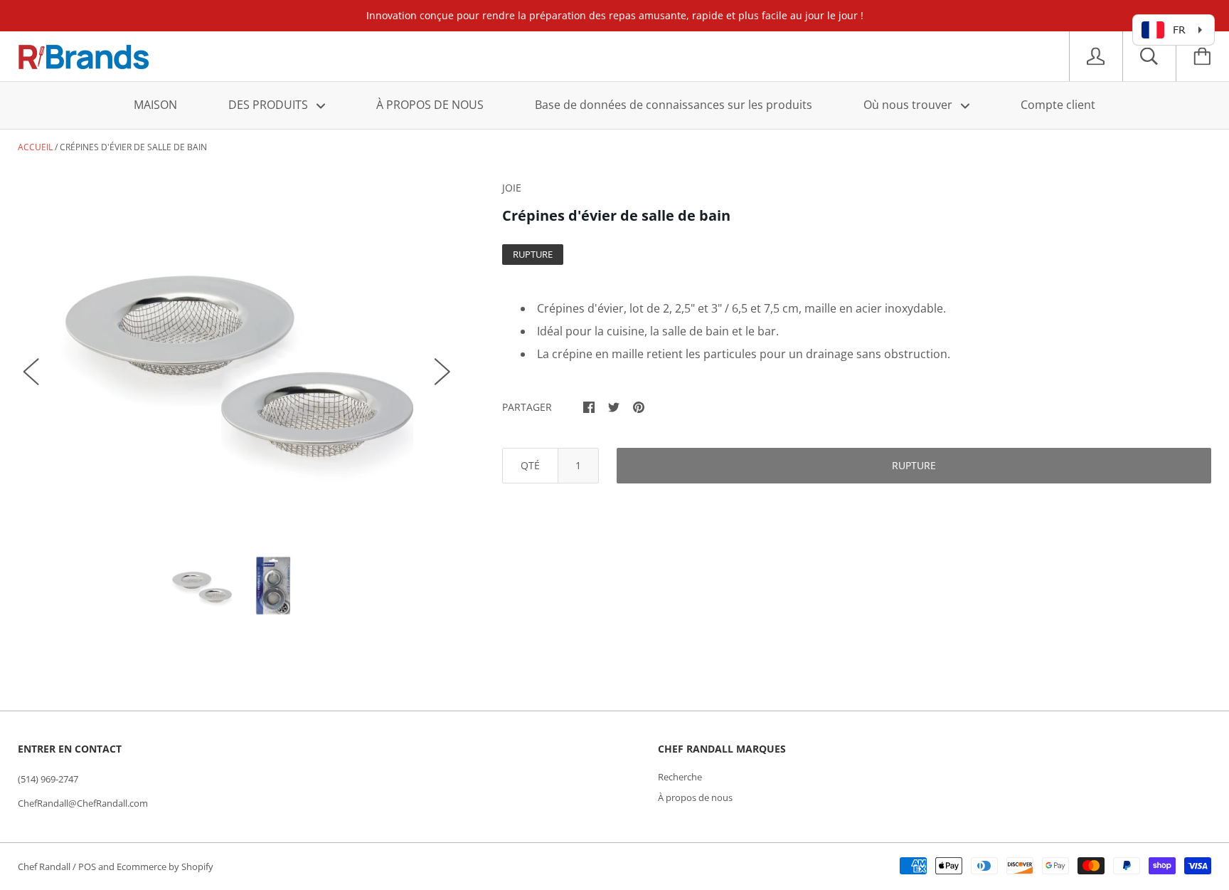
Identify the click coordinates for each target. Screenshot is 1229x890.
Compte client (1058, 104)
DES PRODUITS (269, 104)
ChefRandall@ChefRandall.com (83, 803)
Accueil (35, 147)
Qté (530, 465)
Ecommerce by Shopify (165, 866)
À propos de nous (695, 797)
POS (87, 866)
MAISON (155, 104)
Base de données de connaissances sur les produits (673, 104)
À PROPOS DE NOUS (430, 104)
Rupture (914, 465)
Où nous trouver (909, 104)
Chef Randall (45, 866)
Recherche (680, 776)
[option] (237, 357)
